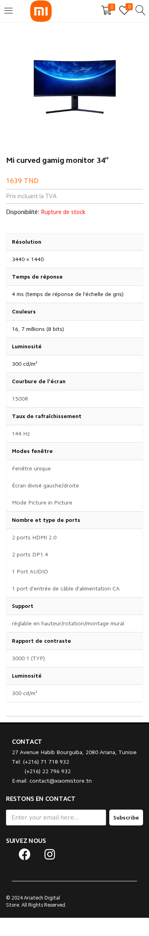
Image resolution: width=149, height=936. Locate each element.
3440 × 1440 (28, 259)
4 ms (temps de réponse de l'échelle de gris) (68, 294)
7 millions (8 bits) (42, 329)
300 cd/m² (24, 364)
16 (15, 329)
